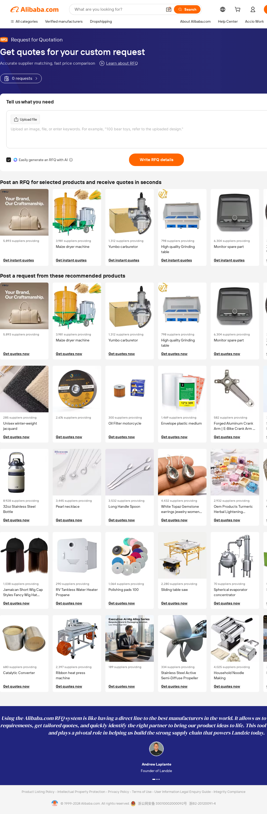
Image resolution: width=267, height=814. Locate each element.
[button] (169, 9)
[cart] (238, 10)
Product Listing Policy (38, 792)
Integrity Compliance (229, 792)
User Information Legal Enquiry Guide (182, 792)
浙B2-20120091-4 (202, 803)
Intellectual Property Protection (81, 792)
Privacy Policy (119, 792)
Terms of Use (142, 792)
